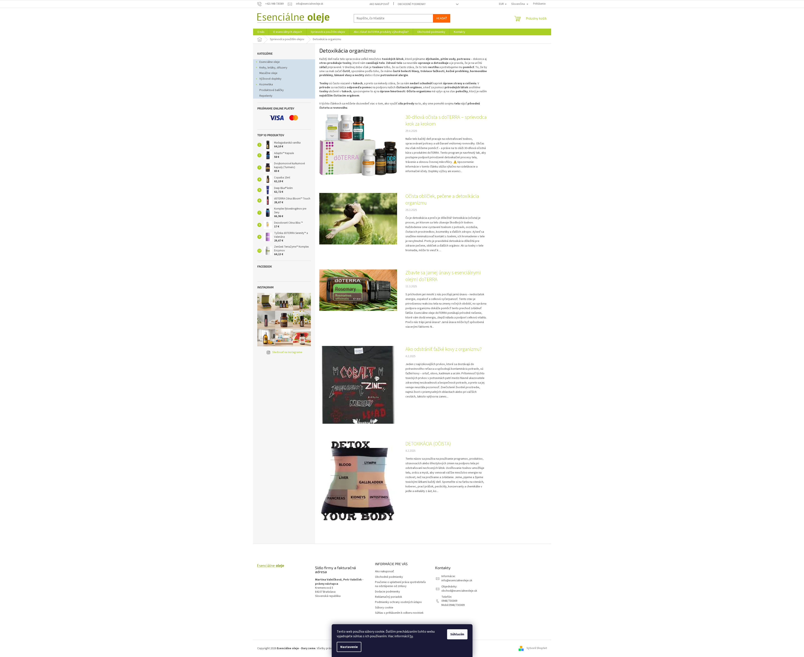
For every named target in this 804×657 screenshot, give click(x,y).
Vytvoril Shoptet (537, 648)
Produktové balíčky (271, 90)
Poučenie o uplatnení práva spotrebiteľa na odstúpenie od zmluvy (400, 584)
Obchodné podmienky (412, 4)
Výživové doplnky (270, 79)
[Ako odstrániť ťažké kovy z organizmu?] (358, 385)
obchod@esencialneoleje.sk (459, 591)
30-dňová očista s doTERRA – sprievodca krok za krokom (446, 120)
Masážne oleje (268, 73)
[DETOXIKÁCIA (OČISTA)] (358, 480)
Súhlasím (457, 634)
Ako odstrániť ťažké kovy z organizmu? (443, 349)
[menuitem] (261, 32)
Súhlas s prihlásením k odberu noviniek (399, 613)
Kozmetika (266, 84)
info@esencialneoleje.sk (456, 581)
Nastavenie (349, 647)
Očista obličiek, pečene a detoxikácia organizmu (442, 199)
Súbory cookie (384, 608)
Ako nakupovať (379, 4)
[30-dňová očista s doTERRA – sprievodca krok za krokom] (358, 145)
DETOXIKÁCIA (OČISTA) (428, 444)
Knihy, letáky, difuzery (273, 68)
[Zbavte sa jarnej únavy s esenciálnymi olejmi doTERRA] (358, 290)
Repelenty (265, 96)
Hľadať (441, 18)
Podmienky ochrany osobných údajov (398, 602)
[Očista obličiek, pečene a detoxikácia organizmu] (358, 218)
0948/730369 (449, 601)
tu (411, 636)
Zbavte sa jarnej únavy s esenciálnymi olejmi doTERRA (443, 276)
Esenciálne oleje (269, 62)
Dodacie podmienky (387, 592)
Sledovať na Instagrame (287, 352)
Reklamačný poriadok (388, 597)
